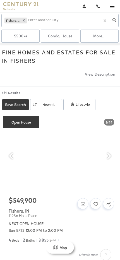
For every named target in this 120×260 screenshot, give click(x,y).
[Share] (108, 203)
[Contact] (82, 203)
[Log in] (84, 6)
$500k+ (20, 35)
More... (99, 35)
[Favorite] (95, 203)
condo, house (60, 35)
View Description (100, 74)
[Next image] (109, 156)
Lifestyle (83, 104)
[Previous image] (11, 156)
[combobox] (28, 20)
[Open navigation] (112, 6)
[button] (24, 21)
